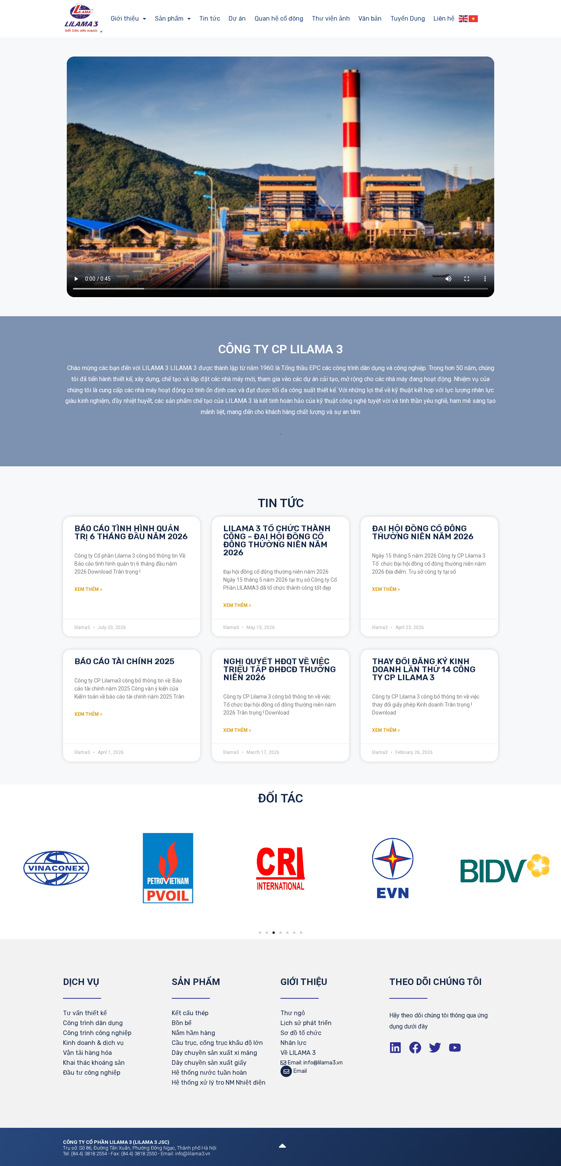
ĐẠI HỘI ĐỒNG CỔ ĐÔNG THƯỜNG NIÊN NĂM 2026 (423, 532)
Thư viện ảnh (331, 18)
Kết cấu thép (190, 1013)
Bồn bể (182, 1023)
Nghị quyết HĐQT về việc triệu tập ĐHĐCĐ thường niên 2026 (279, 669)
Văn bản (370, 18)
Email (300, 1071)
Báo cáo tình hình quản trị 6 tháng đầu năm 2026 (131, 532)
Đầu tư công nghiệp (91, 1072)
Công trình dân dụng (93, 1023)
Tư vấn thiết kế (85, 1013)
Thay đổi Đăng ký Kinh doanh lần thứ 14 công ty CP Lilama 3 (424, 669)
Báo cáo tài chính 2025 (124, 661)
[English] (464, 18)
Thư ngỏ (292, 1013)
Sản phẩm (169, 18)
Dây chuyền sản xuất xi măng (214, 1052)
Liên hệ (444, 18)
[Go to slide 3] (273, 933)
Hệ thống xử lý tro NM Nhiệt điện (219, 1082)
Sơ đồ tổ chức (300, 1033)
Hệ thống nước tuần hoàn (209, 1072)
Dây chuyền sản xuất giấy (209, 1062)
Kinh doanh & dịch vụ (93, 1042)
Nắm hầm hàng (193, 1033)
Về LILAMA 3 (298, 1052)
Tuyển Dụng (407, 18)
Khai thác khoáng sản (94, 1062)
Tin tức (209, 18)
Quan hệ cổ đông (279, 18)
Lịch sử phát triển (306, 1023)
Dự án (237, 18)
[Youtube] (455, 1047)
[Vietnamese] (474, 18)
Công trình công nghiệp (97, 1033)
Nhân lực (293, 1042)
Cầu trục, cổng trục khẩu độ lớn (217, 1042)
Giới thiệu (125, 18)
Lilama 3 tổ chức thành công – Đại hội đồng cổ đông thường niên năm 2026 (276, 540)
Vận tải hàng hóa (87, 1052)
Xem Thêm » (88, 589)
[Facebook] (415, 1047)
